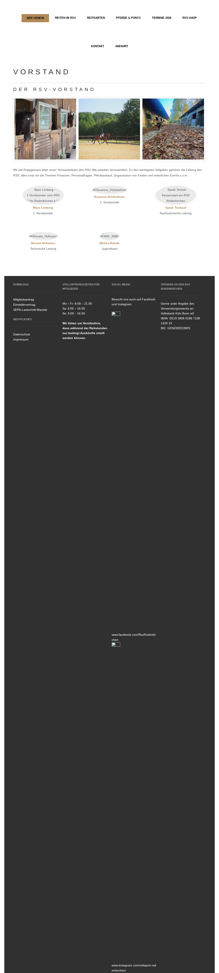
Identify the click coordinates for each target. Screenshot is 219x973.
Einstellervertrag (24, 304)
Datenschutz (21, 334)
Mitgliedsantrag (23, 299)
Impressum (20, 339)
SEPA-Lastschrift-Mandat (30, 309)
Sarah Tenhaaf (175, 207)
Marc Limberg (43, 207)
